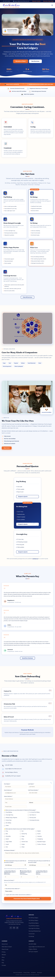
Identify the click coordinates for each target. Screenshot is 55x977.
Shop (3, 957)
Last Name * (31, 784)
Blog (3, 960)
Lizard (7, 844)
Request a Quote (36, 1)
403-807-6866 (32, 944)
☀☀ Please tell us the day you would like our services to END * (39, 861)
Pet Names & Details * (9, 850)
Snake (23, 844)
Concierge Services (34, 820)
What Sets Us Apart (7, 946)
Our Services (27, 174)
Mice (23, 839)
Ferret (38, 833)
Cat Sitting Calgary (33, 920)
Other (7, 825)
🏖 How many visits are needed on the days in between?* (25, 872)
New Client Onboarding (27, 676)
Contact (4, 965)
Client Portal (5, 949)
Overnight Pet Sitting (34, 928)
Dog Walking (9, 812)
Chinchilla (8, 836)
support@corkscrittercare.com (37, 946)
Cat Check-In (33, 815)
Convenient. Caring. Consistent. (27, 107)
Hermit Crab (25, 841)
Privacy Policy (26, 972)
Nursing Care (33, 817)
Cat (22, 831)
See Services (35, 61)
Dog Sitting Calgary (34, 923)
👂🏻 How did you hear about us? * (12, 888)
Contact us (35, 558)
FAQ (3, 962)
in (14, 927)
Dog (7, 831)
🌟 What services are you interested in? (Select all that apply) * (20, 810)
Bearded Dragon (41, 841)
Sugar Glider (9, 841)
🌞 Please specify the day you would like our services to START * (15, 861)
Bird (7, 833)
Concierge (31, 936)
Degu (23, 836)
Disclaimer (33, 972)
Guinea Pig (24, 833)
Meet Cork (7, 448)
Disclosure (39, 972)
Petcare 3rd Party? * (9, 880)
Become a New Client (48, 1)
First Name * (7, 784)
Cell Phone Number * (33, 790)
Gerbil (7, 839)
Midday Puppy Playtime (11, 817)
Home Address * (8, 796)
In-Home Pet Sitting (35, 812)
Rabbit (39, 831)
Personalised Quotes (27, 466)
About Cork (5, 944)
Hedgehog (40, 839)
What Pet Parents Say (27, 576)
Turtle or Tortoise (41, 844)
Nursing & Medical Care (35, 931)
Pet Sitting (8, 822)
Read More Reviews (27, 658)
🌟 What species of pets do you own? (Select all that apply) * (19, 829)
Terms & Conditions (17, 972)
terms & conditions (25, 894)
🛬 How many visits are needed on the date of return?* (41, 872)
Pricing (3, 952)
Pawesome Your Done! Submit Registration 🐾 (27, 898)
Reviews (4, 954)
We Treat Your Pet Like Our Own (18, 421)
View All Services (27, 297)
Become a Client (21, 61)
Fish (7, 847)
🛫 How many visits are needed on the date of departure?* (10, 872)
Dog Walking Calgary (34, 925)
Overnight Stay (9, 815)
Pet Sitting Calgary (33, 917)
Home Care (8, 820)
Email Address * (8, 790)
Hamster (39, 836)
